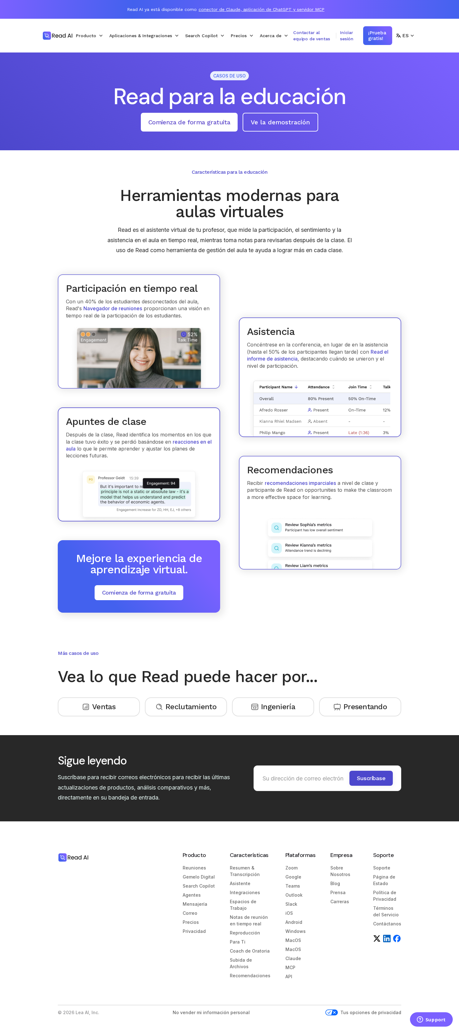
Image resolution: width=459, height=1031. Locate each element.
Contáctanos (387, 923)
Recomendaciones (250, 975)
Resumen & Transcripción (245, 871)
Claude (293, 958)
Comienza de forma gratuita (189, 122)
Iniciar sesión (346, 35)
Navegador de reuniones (112, 308)
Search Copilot (199, 886)
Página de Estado (384, 880)
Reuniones (194, 867)
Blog (335, 883)
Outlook (294, 895)
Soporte (381, 867)
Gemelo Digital (199, 876)
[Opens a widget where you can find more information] (431, 1020)
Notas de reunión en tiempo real (249, 920)
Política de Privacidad (384, 896)
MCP (290, 967)
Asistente (240, 883)
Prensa (338, 892)
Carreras (339, 901)
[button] (89, 36)
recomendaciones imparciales (300, 483)
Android (293, 922)
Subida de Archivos (241, 963)
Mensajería (195, 904)
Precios (191, 922)
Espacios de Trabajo (243, 905)
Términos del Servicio (386, 911)
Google (293, 876)
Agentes (192, 895)
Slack (291, 904)
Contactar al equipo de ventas (311, 35)
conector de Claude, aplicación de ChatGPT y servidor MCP (261, 9)
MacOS (293, 940)
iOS (289, 913)
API (288, 976)
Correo (190, 913)
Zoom (291, 867)
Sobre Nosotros (340, 871)
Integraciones (245, 892)
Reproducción (245, 932)
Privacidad (194, 931)
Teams (292, 886)
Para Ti (237, 941)
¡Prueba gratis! (377, 35)
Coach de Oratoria (250, 951)
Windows (295, 931)
